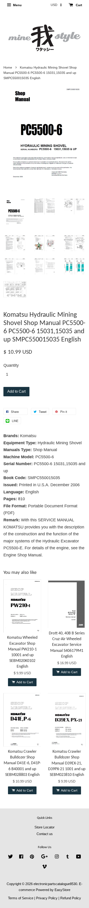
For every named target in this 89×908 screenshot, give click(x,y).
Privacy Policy (47, 898)
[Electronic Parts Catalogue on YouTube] (78, 857)
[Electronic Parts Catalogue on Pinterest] (31, 857)
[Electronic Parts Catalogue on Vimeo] (44, 867)
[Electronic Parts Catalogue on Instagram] (56, 857)
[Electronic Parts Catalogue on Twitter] (10, 857)
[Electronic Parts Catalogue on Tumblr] (67, 857)
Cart (78, 5)
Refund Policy (70, 898)
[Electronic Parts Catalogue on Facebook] (21, 857)
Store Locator (44, 827)
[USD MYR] (56, 5)
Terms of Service (20, 898)
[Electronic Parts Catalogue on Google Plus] (44, 857)
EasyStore (62, 890)
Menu (17, 5)
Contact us (45, 834)
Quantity (11, 365)
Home (7, 67)
